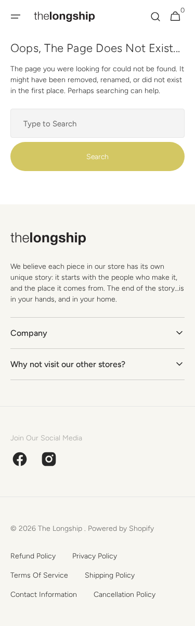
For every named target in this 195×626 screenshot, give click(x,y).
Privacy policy (94, 556)
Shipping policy (110, 575)
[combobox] (97, 123)
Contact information (43, 594)
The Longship (61, 528)
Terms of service (39, 575)
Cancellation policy (124, 594)
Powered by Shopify (121, 528)
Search (97, 156)
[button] (15, 16)
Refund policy (33, 556)
